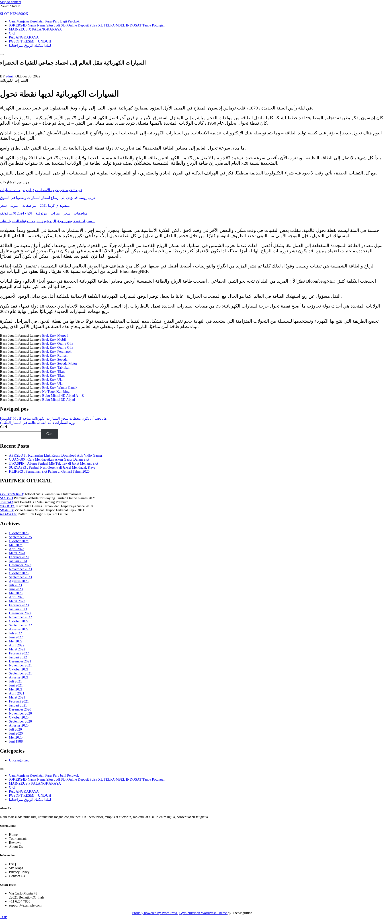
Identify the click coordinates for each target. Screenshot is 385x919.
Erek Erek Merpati (55, 335)
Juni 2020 (16, 733)
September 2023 (20, 577)
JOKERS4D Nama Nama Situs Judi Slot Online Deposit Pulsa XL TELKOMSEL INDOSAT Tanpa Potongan (87, 25)
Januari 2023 (18, 609)
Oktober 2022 (19, 621)
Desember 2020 (20, 709)
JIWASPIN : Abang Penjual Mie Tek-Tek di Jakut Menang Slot (53, 463)
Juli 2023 (15, 585)
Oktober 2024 (19, 541)
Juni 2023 (16, 589)
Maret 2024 (17, 553)
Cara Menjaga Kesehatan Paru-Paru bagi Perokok (44, 21)
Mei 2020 (16, 737)
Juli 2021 (15, 681)
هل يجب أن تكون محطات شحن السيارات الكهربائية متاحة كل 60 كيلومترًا (53, 418)
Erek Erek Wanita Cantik (59, 387)
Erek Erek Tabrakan (56, 367)
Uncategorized (19, 760)
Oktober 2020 (19, 717)
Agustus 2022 (19, 629)
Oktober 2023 (19, 573)
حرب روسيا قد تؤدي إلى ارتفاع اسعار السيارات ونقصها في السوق (48, 198)
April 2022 (16, 645)
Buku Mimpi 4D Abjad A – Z (63, 395)
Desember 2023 (20, 565)
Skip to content (10, 2)
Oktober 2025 (19, 533)
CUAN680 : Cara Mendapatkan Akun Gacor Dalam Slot (49, 459)
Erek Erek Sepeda (55, 359)
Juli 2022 (15, 633)
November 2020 (20, 713)
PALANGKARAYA (24, 37)
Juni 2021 (16, 685)
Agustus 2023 (19, 581)
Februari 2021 (19, 701)
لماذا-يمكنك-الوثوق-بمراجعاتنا (30, 45)
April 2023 (16, 597)
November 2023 (20, 569)
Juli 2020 (15, 729)
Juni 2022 (16, 637)
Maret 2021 (17, 697)
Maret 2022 (17, 649)
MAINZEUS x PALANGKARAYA (35, 29)
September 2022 (20, 625)
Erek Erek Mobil (54, 339)
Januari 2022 (18, 657)
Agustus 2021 (19, 677)
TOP (3, 917)
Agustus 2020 (19, 725)
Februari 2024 (19, 557)
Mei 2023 (16, 593)
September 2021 (20, 673)
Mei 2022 (16, 641)
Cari (3, 427)
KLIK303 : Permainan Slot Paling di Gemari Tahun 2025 (49, 471)
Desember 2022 (20, 613)
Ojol (12, 33)
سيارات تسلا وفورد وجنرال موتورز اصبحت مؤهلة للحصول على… (47, 221)
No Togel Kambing (56, 391)
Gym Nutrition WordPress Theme (203, 913)
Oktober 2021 (19, 669)
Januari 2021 (18, 705)
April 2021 (16, 693)
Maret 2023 (17, 601)
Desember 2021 (20, 661)
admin (10, 76)
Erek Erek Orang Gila (57, 343)
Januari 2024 (18, 561)
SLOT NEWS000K (14, 14)
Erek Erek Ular (52, 379)
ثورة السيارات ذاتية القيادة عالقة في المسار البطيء (37, 423)
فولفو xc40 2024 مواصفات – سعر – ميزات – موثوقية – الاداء (44, 213)
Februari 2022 (19, 653)
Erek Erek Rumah (55, 355)
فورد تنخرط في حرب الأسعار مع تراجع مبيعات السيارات (41, 190)
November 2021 (20, 665)
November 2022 (20, 617)
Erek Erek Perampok (57, 351)
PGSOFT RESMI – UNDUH (30, 41)
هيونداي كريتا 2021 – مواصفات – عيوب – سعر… (35, 205)
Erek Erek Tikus (53, 371)
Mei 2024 (16, 545)
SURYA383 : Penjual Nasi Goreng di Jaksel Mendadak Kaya (52, 467)
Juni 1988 (16, 741)
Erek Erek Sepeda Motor (59, 363)
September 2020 (20, 721)
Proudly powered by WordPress (155, 913)
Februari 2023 (19, 605)
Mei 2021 (16, 689)
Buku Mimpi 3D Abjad (58, 399)
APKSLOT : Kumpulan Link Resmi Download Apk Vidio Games (55, 455)
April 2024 (16, 549)
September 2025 (20, 537)
